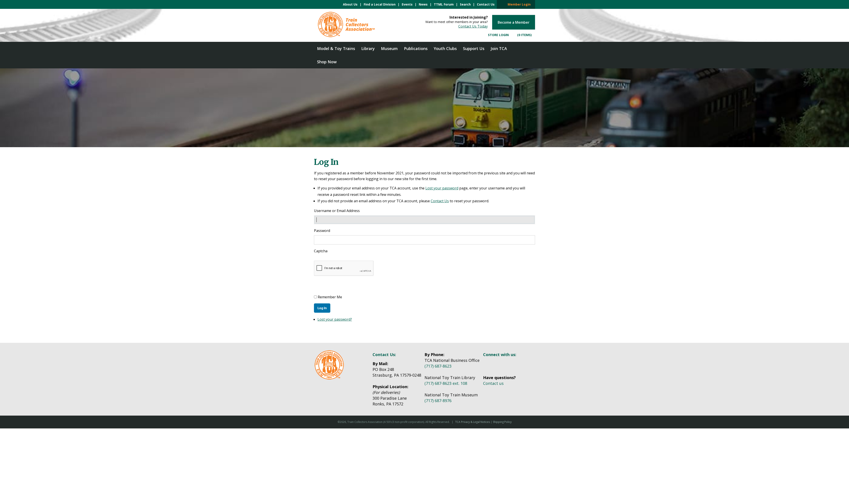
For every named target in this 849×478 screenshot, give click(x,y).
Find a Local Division (380, 4)
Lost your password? (334, 319)
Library (368, 48)
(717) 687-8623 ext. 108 (445, 383)
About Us (350, 4)
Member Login (518, 4)
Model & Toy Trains (336, 48)
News (423, 4)
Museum (389, 48)
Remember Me (330, 297)
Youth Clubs (445, 48)
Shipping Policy (502, 422)
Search (465, 4)
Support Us (473, 48)
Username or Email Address (337, 210)
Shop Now (327, 61)
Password (322, 230)
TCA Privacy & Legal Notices (472, 422)
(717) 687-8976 (437, 400)
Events (407, 4)
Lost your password (441, 188)
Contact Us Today (473, 26)
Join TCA (499, 48)
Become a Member (514, 22)
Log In (322, 308)
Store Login (498, 35)
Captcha (321, 251)
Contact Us (486, 4)
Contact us (493, 383)
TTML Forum (444, 4)
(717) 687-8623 (437, 366)
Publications (416, 48)
